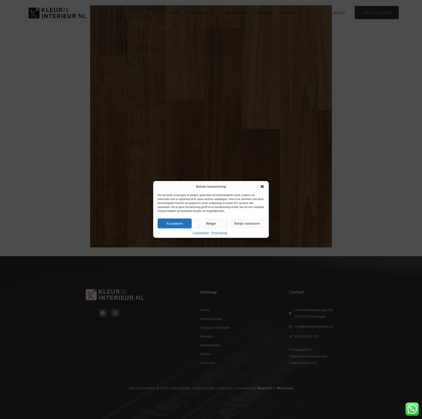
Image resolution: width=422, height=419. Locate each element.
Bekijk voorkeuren (247, 223)
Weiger (211, 223)
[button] (262, 186)
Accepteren (174, 223)
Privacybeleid (219, 232)
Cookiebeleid (201, 232)
